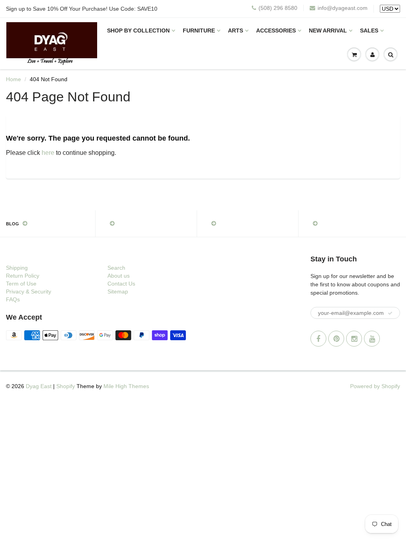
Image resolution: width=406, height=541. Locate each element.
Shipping (17, 268)
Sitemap (117, 291)
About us (118, 275)
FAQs (13, 299)
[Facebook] (318, 339)
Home (13, 79)
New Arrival (328, 30)
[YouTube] (372, 339)
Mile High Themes (126, 386)
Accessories (276, 30)
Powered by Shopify (375, 386)
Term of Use (21, 283)
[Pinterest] (336, 339)
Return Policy (22, 275)
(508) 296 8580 (278, 8)
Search (116, 268)
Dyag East (39, 386)
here (48, 152)
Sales (369, 30)
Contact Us (121, 283)
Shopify (65, 386)
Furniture (199, 30)
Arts (235, 30)
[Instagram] (354, 339)
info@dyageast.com (343, 8)
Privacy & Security (28, 291)
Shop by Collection (138, 30)
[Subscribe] (390, 313)
